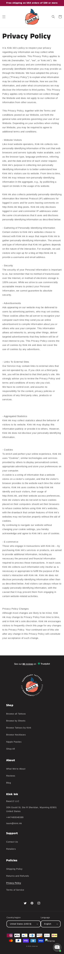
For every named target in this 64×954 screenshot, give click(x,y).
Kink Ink (35, 946)
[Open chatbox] (57, 947)
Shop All (10, 749)
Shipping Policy (14, 869)
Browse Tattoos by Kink (18, 727)
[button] (3, 16)
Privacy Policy (13, 883)
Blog (8, 782)
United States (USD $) (20, 924)
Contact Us (12, 842)
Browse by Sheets (15, 720)
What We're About (15, 769)
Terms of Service (15, 890)
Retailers (11, 849)
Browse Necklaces (16, 734)
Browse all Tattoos (16, 713)
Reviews (10, 775)
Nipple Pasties (13, 742)
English (47, 924)
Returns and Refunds (17, 876)
